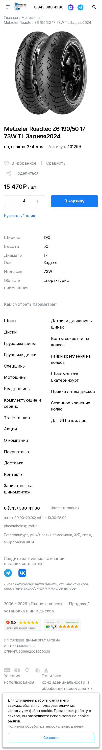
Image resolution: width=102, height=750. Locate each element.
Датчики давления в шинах (71, 324)
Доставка (13, 462)
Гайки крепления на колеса (71, 359)
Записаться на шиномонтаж (18, 488)
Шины (10, 320)
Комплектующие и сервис (22, 403)
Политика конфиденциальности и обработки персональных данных (67, 685)
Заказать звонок (65, 508)
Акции (10, 428)
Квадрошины (17, 388)
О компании (16, 440)
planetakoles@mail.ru (21, 526)
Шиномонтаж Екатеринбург (64, 377)
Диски (10, 332)
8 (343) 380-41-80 (22, 508)
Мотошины (31, 17)
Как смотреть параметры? (30, 304)
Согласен (51, 738)
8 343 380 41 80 (49, 7)
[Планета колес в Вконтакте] (23, 574)
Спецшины (15, 366)
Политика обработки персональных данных (46, 726)
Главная (11, 17)
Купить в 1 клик (19, 215)
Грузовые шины (20, 343)
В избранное (23, 163)
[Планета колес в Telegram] (9, 574)
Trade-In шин (17, 417)
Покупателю (16, 451)
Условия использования (19, 679)
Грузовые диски (20, 354)
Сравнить (56, 163)
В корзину (74, 201)
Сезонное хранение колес (70, 406)
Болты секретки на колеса (70, 341)
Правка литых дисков (73, 391)
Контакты (13, 474)
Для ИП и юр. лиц (69, 420)
